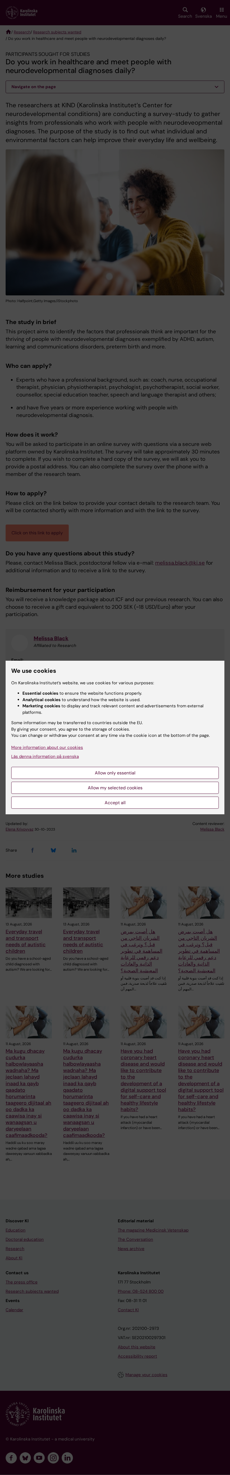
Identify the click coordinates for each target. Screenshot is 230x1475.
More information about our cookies (47, 747)
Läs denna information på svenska (45, 756)
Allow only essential (115, 773)
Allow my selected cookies (115, 788)
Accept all (115, 803)
